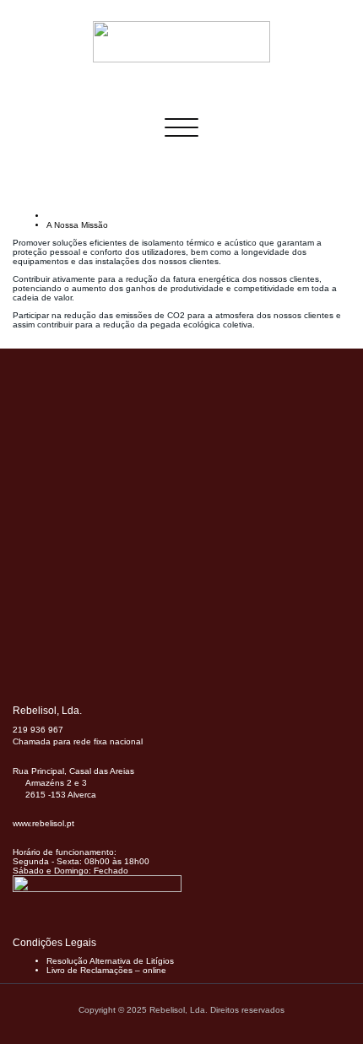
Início (57, 215)
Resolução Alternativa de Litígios (110, 961)
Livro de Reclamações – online (106, 970)
